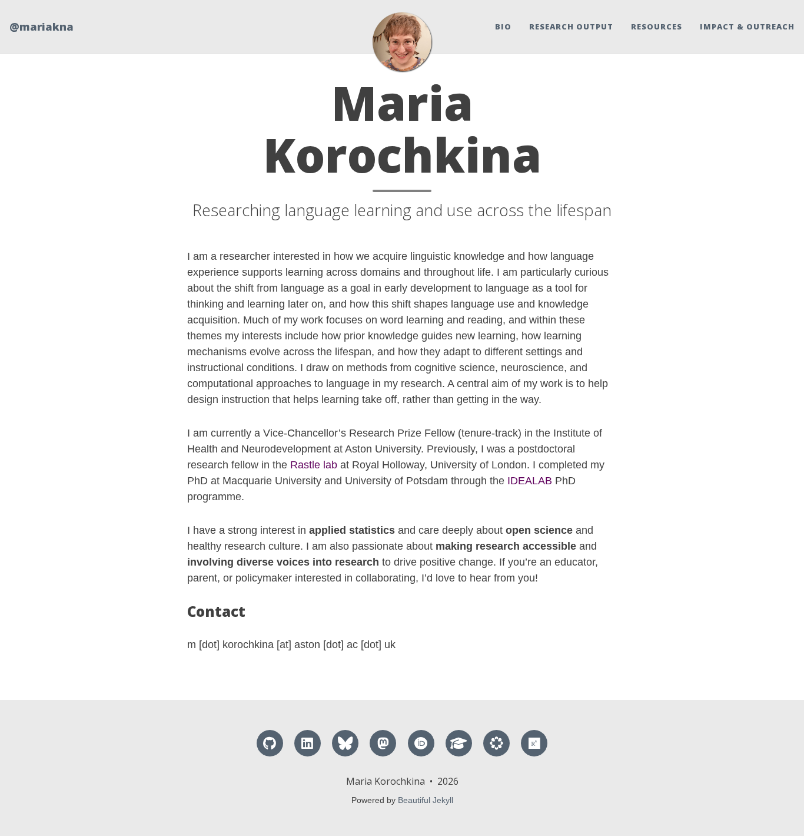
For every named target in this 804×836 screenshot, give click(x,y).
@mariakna (41, 26)
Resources (656, 26)
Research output (571, 26)
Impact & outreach (747, 26)
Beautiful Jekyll (425, 800)
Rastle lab (313, 465)
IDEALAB (529, 481)
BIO (503, 26)
